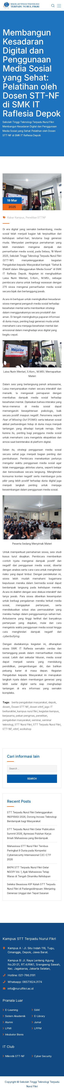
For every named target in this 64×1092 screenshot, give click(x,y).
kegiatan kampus (49, 711)
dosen (6, 706)
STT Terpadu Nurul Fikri (47, 724)
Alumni (9, 1022)
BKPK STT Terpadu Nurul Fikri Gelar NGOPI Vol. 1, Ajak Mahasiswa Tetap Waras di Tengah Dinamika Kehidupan (29, 872)
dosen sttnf (36, 706)
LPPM (37, 1028)
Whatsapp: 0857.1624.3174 (25, 982)
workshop (25, 729)
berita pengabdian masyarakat (29, 702)
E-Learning (11, 1010)
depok (52, 702)
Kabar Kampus (15, 217)
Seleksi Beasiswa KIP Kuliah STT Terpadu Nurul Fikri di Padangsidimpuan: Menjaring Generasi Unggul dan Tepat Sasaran (31, 889)
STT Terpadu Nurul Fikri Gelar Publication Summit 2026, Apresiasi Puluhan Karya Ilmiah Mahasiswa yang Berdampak (31, 834)
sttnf (15, 729)
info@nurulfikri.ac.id (20, 988)
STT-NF (7, 729)
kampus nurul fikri (27, 711)
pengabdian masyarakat (16, 720)
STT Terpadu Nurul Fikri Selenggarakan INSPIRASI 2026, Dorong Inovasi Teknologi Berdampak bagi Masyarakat (31, 817)
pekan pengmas (25, 715)
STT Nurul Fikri (23, 724)
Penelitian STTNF (36, 217)
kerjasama (9, 715)
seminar (36, 720)
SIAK (37, 1010)
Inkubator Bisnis (14, 1034)
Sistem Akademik (15, 1016)
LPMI (8, 1028)
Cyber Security (43, 1056)
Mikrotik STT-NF (15, 1056)
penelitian (41, 715)
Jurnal (37, 1022)
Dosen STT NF (20, 706)
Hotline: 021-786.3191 (21, 975)
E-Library (39, 1016)
